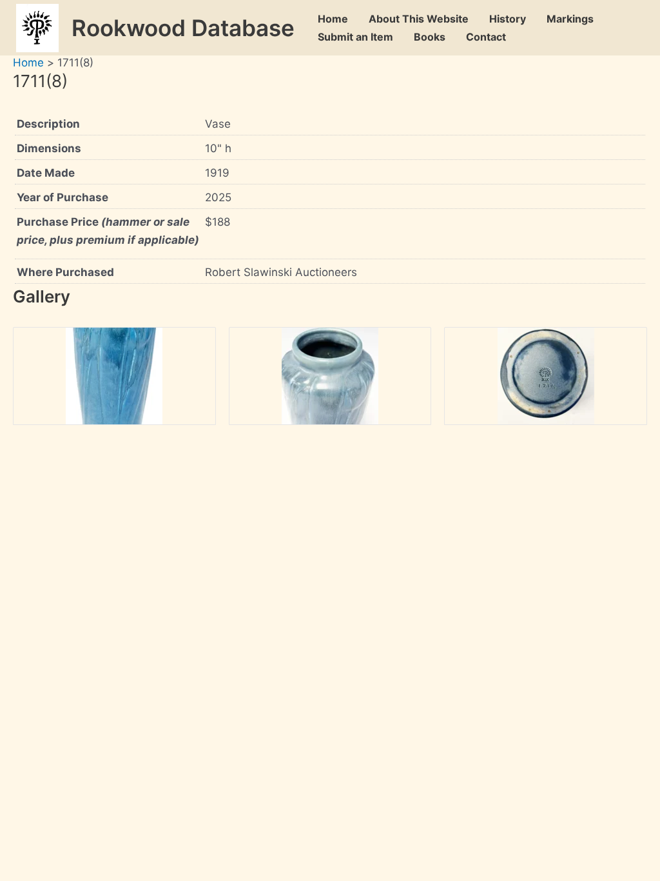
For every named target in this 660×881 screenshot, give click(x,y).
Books (429, 36)
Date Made (46, 172)
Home (333, 18)
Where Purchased (65, 272)
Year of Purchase (62, 197)
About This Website (419, 18)
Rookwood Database (183, 27)
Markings (570, 18)
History (507, 18)
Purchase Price (108, 230)
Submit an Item (355, 36)
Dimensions (49, 148)
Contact (486, 36)
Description (48, 123)
